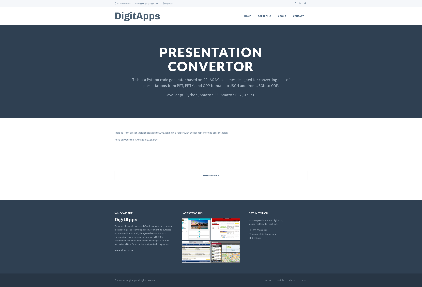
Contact (298, 16)
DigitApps (169, 3)
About (282, 16)
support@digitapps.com (148, 3)
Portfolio (264, 16)
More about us (122, 250)
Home (247, 16)
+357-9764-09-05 (124, 3)
